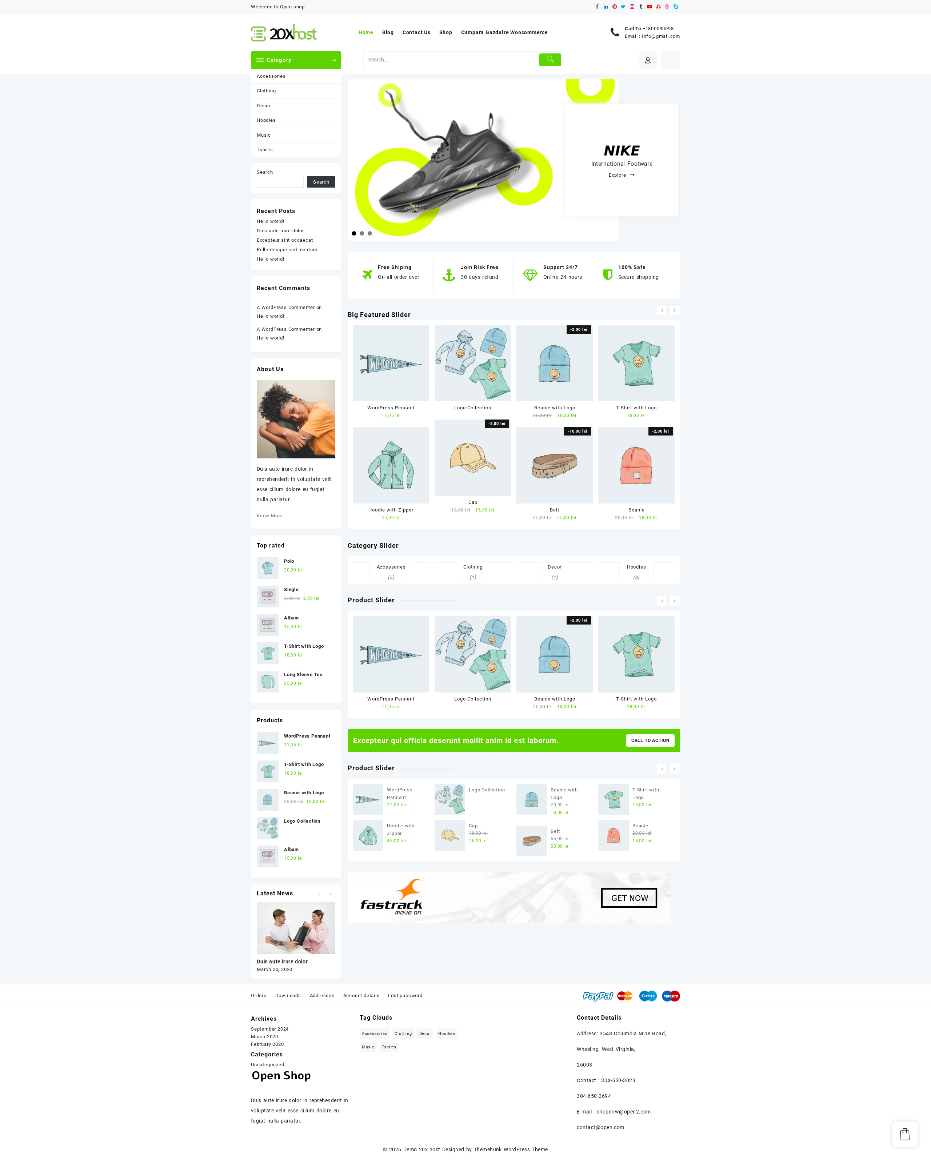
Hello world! (270, 221)
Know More (270, 515)
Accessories (271, 76)
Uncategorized (267, 1064)
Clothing (266, 90)
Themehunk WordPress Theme (511, 1149)
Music (264, 135)
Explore (617, 175)
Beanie (636, 510)
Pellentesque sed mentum (287, 249)
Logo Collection (472, 407)
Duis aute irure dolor (280, 230)
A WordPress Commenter (286, 307)
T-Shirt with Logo (636, 407)
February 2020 (267, 1044)
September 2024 (270, 1029)
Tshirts (265, 149)
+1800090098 (658, 28)
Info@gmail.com (661, 36)
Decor (264, 105)
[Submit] (550, 59)
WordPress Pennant (391, 407)
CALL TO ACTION (650, 740)
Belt (554, 510)
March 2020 (264, 1036)
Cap (473, 502)
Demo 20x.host (421, 1149)
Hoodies (266, 120)
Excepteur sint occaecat (285, 240)
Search (265, 172)
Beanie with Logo (554, 407)
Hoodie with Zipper (390, 510)
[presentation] (662, 309)
